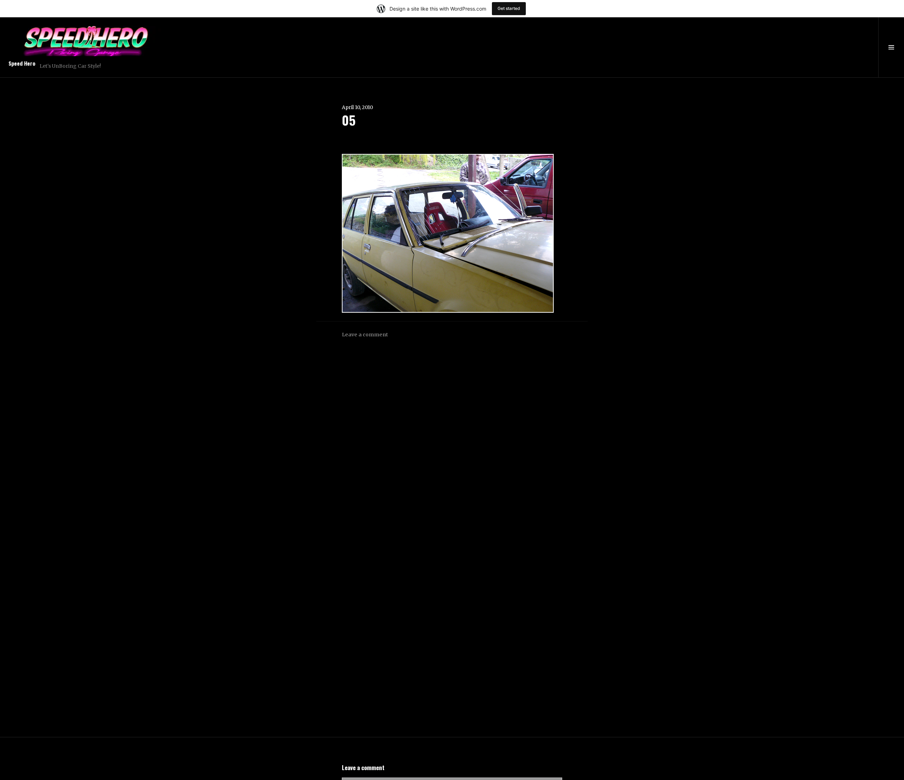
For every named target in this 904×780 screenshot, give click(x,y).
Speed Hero (21, 63)
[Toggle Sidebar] (891, 47)
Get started (509, 8)
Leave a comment (365, 334)
